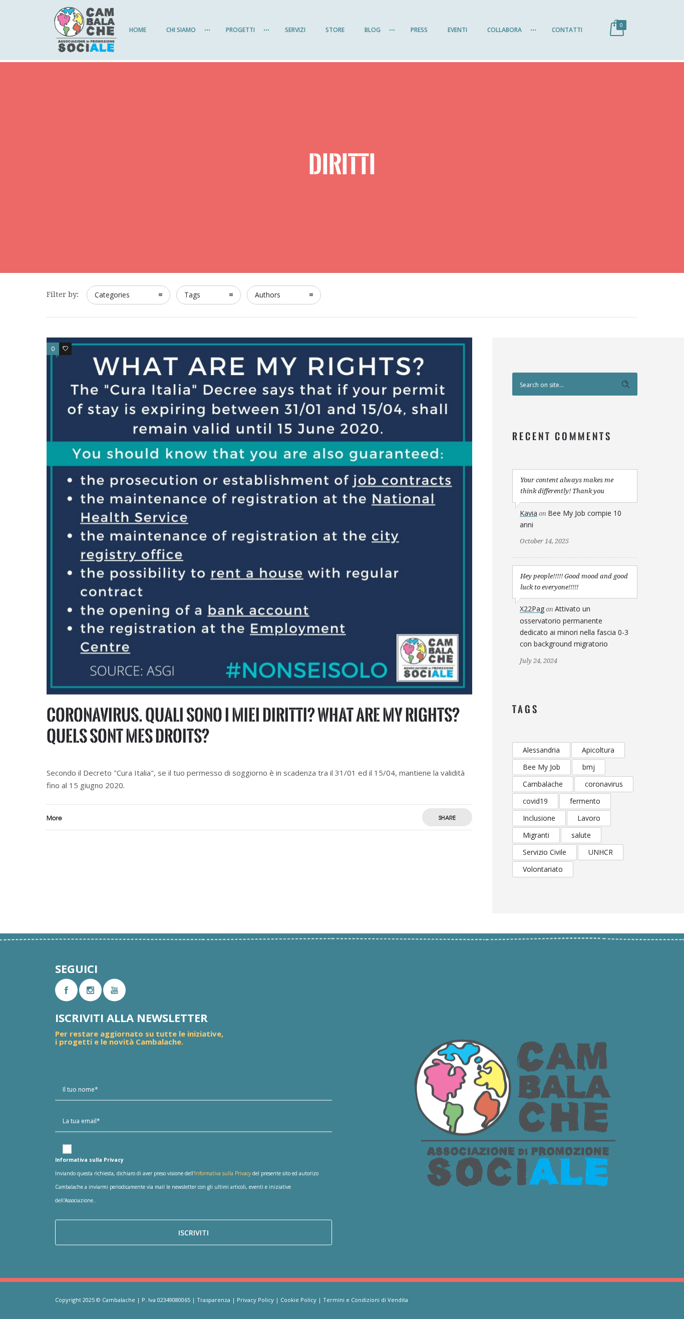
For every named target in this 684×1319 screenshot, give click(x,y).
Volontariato (543, 869)
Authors (267, 294)
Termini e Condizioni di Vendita (365, 1299)
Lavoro (588, 818)
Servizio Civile (544, 852)
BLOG (373, 30)
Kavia (528, 513)
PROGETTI (240, 30)
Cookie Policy (298, 1299)
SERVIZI (295, 30)
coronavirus (604, 784)
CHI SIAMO (181, 30)
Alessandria (541, 750)
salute (581, 835)
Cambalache (543, 784)
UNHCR (600, 852)
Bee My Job (541, 767)
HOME (137, 30)
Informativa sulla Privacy (222, 1173)
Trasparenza (213, 1299)
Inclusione (539, 818)
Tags (192, 294)
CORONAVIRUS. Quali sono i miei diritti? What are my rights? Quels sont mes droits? (253, 725)
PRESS (419, 30)
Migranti (536, 835)
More (54, 817)
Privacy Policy (255, 1299)
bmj (588, 767)
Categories (112, 294)
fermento (585, 801)
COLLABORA (504, 30)
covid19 (535, 801)
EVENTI (457, 30)
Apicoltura (598, 750)
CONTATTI (567, 30)
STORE (335, 30)
